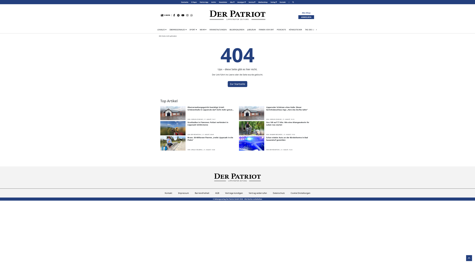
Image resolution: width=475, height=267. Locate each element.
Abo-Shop (306, 13)
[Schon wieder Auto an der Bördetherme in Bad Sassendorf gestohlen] (251, 143)
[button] (161, 29)
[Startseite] (237, 15)
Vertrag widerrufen (258, 193)
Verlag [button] (273, 2)
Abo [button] (231, 2)
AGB (217, 193)
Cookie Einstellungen (300, 193)
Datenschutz (279, 193)
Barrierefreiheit (202, 193)
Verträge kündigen (234, 193)
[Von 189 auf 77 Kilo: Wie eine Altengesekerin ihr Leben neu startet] (251, 128)
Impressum (183, 193)
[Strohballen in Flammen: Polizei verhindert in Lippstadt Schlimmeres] (173, 128)
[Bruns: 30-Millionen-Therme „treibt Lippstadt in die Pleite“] (173, 143)
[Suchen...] (293, 2)
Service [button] (251, 2)
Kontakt (168, 193)
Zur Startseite (237, 84)
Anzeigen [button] (241, 2)
